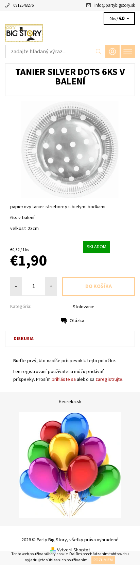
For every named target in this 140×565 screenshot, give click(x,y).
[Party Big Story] (70, 33)
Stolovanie (83, 307)
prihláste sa (64, 379)
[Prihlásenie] (112, 51)
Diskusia (24, 338)
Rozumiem (103, 560)
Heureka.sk (70, 402)
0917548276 (23, 5)
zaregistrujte (108, 379)
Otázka (77, 320)
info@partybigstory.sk (114, 5)
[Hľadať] (98, 51)
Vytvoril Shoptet (73, 550)
